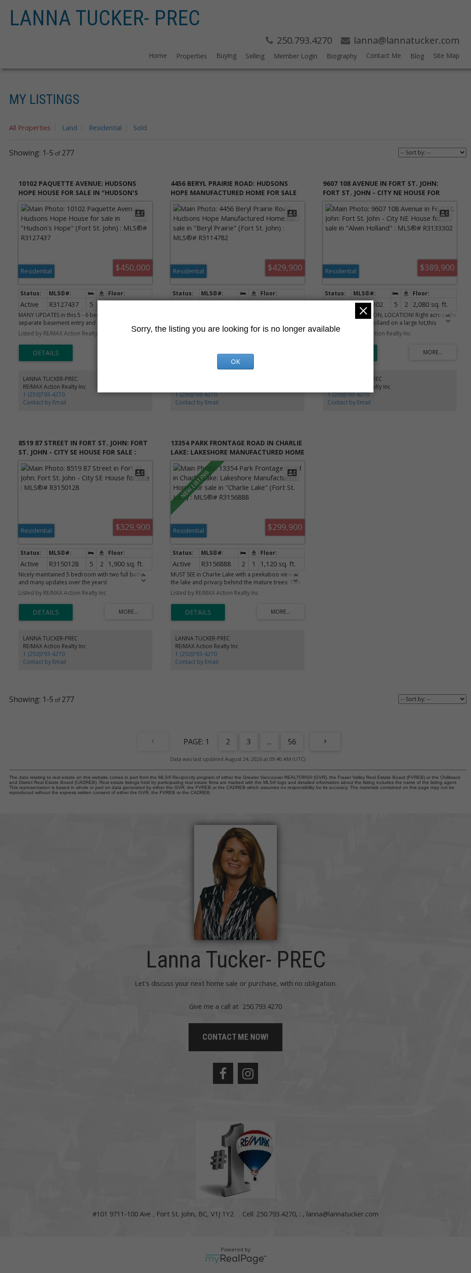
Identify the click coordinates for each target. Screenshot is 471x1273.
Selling (255, 56)
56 (292, 742)
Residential (105, 127)
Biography (342, 56)
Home (158, 55)
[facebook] (223, 1073)
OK (235, 361)
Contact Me (383, 55)
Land (69, 127)
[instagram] (248, 1073)
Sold (140, 127)
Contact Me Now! (235, 1037)
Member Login (295, 56)
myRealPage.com (236, 1259)
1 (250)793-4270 (44, 394)
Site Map (446, 55)
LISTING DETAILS (46, 353)
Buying (226, 55)
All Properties (30, 127)
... (269, 742)
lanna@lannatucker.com (342, 1213)
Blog (417, 56)
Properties (191, 56)
